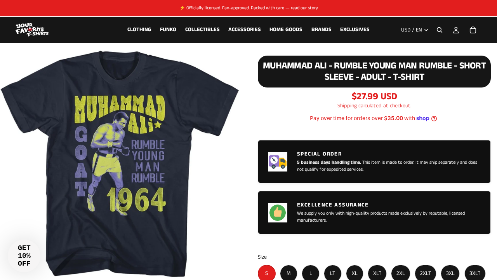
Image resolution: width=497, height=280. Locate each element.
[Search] (439, 29)
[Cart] (472, 29)
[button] (24, 256)
